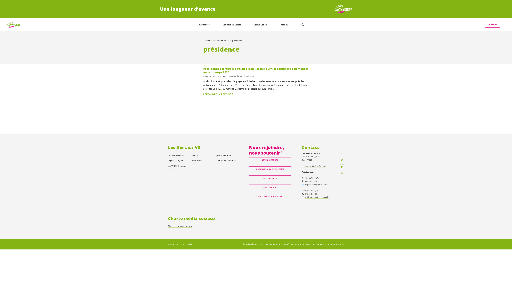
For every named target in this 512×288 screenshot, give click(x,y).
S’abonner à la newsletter (270, 169)
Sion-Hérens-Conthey (226, 160)
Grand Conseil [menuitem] (261, 24)
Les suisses (177, 166)
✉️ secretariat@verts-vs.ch (314, 166)
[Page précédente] (249, 108)
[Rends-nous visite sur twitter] (342, 173)
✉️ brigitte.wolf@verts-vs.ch (315, 184)
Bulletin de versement (270, 196)
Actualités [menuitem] (204, 24)
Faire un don (270, 187)
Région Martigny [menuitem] (269, 244)
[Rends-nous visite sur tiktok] (342, 167)
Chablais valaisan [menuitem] (250, 244)
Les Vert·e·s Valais (221, 40)
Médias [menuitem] (284, 24)
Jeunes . (224, 155)
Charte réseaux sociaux (180, 226)
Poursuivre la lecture (217, 94)
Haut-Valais (197, 160)
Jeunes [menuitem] (337, 244)
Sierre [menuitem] (308, 244)
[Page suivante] (263, 108)
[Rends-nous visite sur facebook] (342, 154)
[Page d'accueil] (342, 9)
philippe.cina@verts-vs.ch (316, 197)
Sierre (195, 155)
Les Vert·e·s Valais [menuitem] (232, 24)
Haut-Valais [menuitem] (321, 244)
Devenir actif (270, 178)
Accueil (206, 41)
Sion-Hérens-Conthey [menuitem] (291, 244)
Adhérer (492, 25)
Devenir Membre (270, 160)
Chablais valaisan (176, 155)
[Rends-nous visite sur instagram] (342, 160)
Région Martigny (175, 160)
